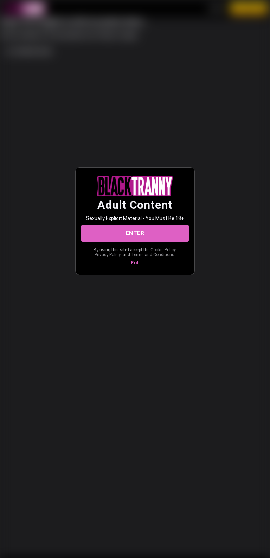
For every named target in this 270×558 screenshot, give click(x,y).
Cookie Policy (163, 249)
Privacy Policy (108, 254)
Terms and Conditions (152, 254)
